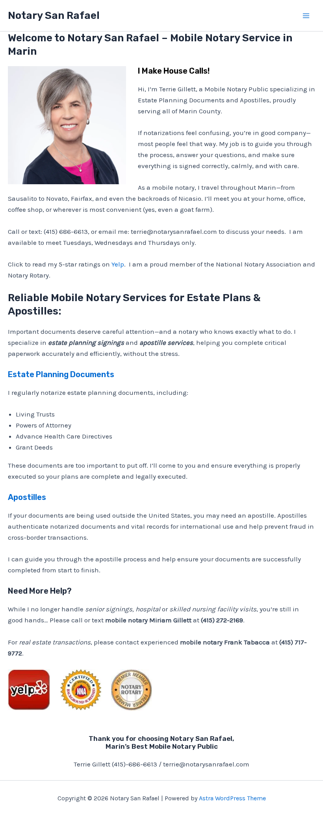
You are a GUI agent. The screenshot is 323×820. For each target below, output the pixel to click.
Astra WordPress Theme (232, 798)
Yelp (117, 264)
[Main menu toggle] (306, 16)
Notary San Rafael (54, 15)
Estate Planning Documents (61, 374)
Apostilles (27, 497)
